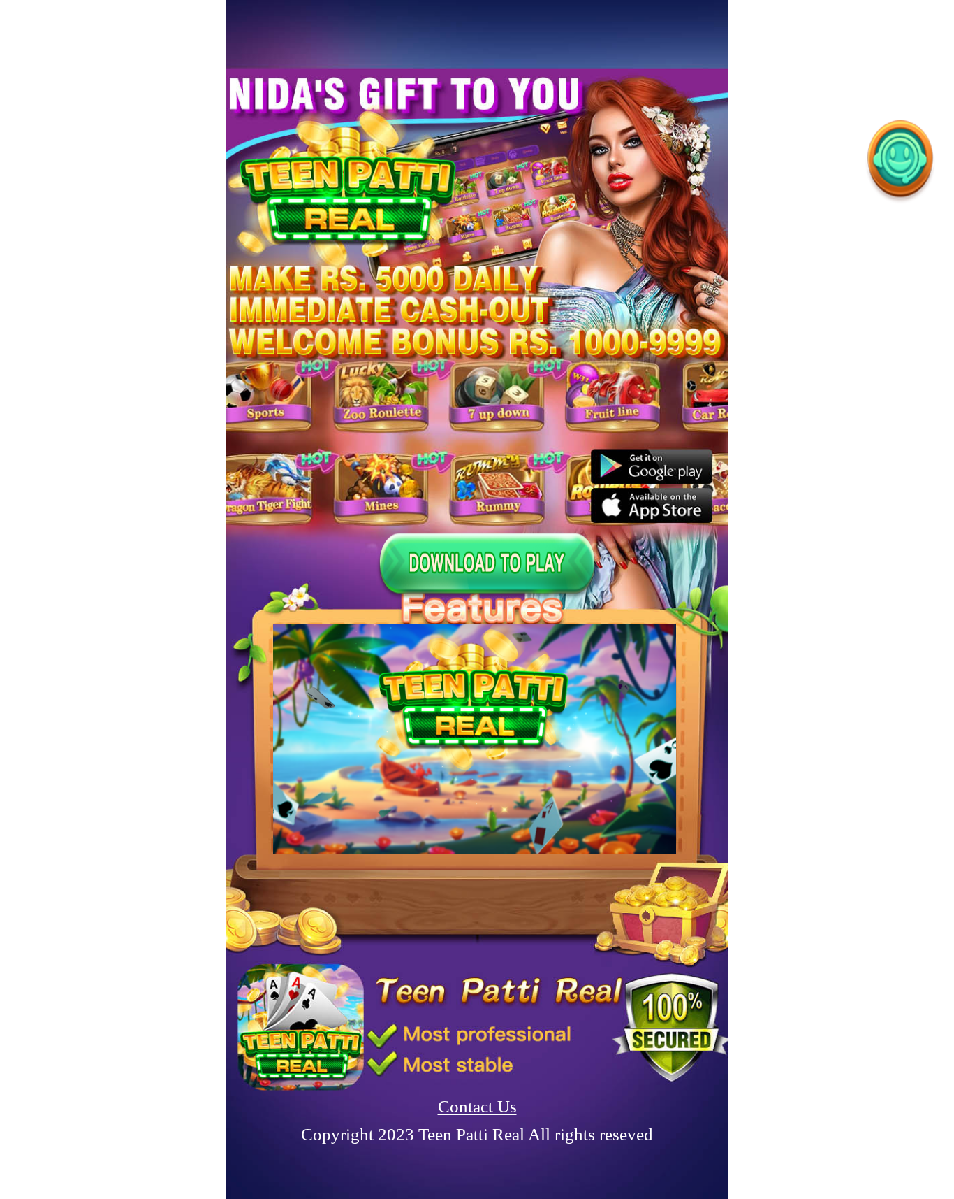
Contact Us (477, 1106)
